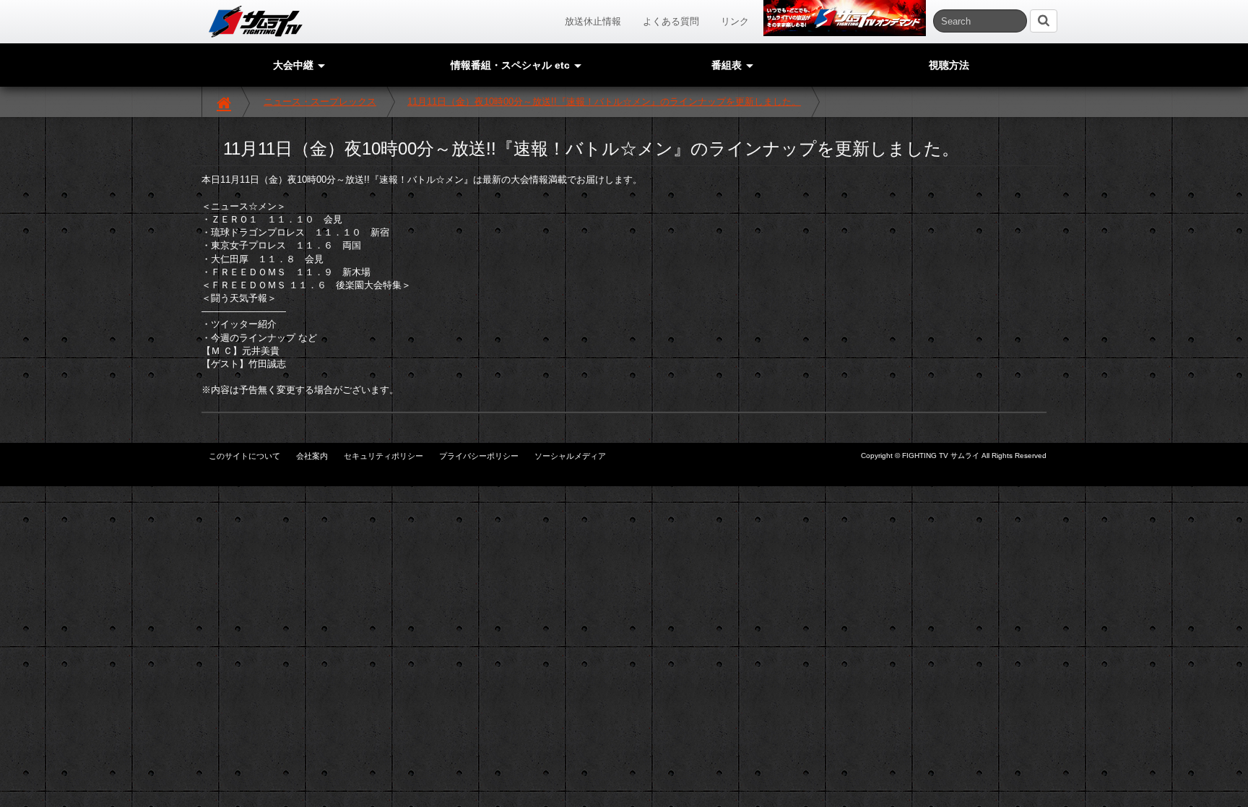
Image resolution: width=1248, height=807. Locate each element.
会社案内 (312, 456)
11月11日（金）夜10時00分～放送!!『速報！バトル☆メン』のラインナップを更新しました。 (604, 101)
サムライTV (256, 22)
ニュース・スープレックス (320, 101)
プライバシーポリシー (479, 456)
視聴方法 (949, 65)
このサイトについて (244, 456)
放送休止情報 (593, 21)
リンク (735, 21)
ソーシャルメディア (570, 456)
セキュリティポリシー (383, 456)
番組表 (728, 65)
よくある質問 (671, 21)
